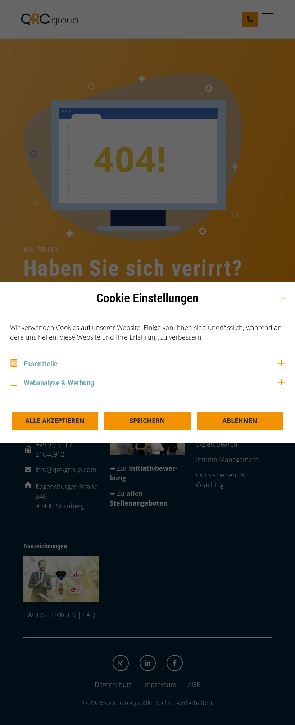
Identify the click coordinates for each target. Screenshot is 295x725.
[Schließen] (283, 298)
